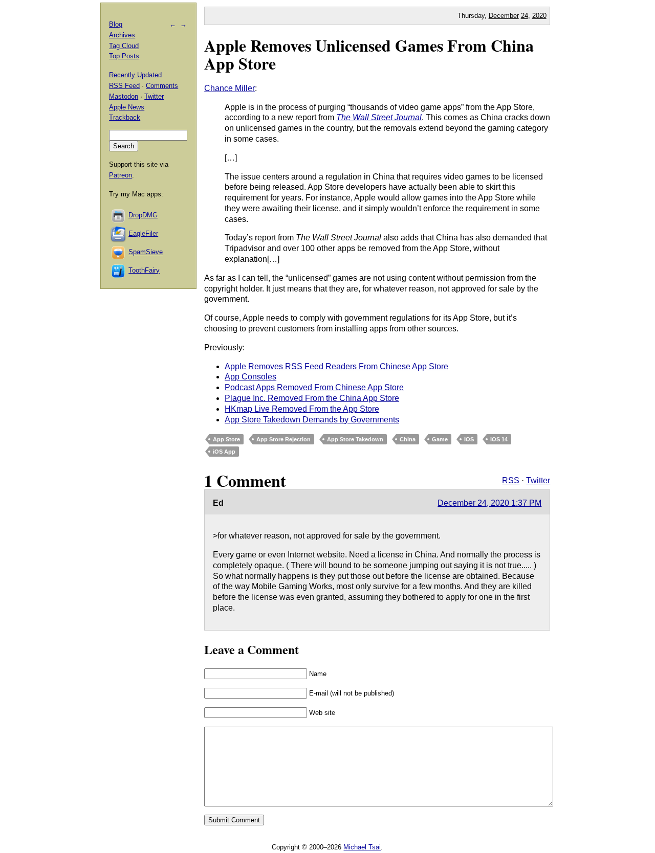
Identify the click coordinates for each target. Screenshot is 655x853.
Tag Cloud (124, 46)
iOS (469, 439)
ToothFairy (144, 270)
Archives (122, 35)
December (504, 15)
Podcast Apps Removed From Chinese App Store (314, 387)
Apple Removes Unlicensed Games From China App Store (369, 54)
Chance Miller (229, 88)
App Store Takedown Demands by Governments (312, 419)
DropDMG (143, 215)
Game (440, 439)
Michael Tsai (362, 847)
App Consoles (250, 376)
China (408, 439)
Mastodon (123, 96)
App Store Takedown (355, 439)
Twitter (538, 480)
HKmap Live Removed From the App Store (302, 409)
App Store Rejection (283, 439)
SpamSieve (145, 252)
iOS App (224, 451)
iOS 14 (499, 439)
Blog (115, 24)
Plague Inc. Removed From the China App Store (312, 398)
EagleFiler (143, 233)
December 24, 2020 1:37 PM (489, 503)
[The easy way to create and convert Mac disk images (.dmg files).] (118, 215)
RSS (510, 480)
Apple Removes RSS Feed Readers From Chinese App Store (336, 366)
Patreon (120, 175)
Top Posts (124, 56)
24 (524, 15)
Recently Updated (135, 75)
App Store (226, 439)
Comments (162, 85)
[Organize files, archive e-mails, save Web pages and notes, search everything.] (118, 233)
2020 (539, 15)
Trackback (124, 117)
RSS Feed (124, 85)
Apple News (126, 107)
